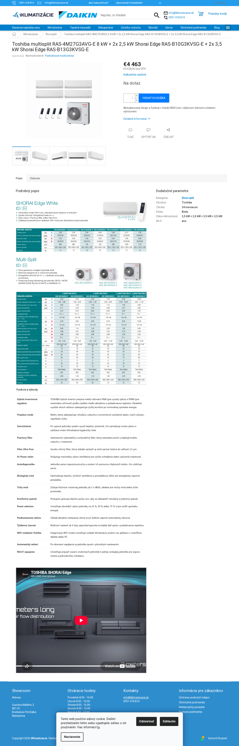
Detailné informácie (135, 118)
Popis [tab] (19, 178)
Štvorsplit (188, 197)
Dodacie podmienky (190, 711)
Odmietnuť (146, 721)
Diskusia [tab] (35, 178)
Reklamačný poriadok (192, 707)
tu (98, 727)
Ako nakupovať (98, 3)
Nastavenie (72, 737)
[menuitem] (26, 28)
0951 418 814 (177, 17)
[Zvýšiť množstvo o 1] (137, 96)
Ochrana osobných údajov (194, 697)
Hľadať (156, 15)
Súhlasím (169, 721)
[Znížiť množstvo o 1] (137, 100)
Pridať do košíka (154, 98)
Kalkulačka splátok (134, 74)
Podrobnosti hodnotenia (59, 55)
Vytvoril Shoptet (217, 738)
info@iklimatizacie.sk (181, 12)
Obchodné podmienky (129, 3)
